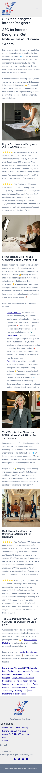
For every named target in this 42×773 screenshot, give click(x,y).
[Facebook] (15, 759)
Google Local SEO (14, 313)
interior (22, 652)
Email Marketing (13, 335)
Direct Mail (11, 361)
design (28, 652)
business (34, 652)
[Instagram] (23, 759)
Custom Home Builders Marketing (15, 728)
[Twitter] (19, 759)
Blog (4, 737)
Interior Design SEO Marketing (14, 731)
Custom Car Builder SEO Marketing (15, 734)
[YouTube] (27, 759)
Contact (5, 741)
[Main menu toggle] (37, 8)
